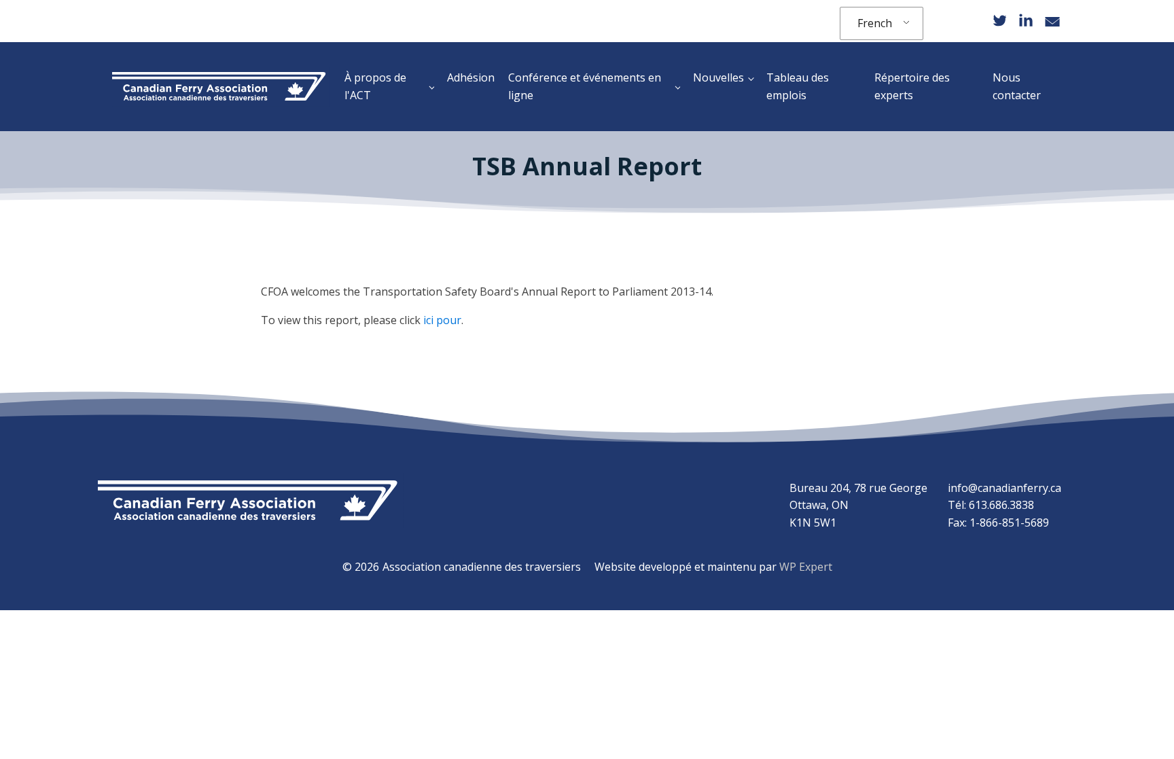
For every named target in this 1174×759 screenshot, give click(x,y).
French (874, 23)
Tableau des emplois (797, 86)
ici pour (442, 320)
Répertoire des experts (912, 86)
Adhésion (471, 77)
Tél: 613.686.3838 (991, 504)
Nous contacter (1017, 86)
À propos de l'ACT (375, 86)
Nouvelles (718, 77)
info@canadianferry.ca (1004, 487)
